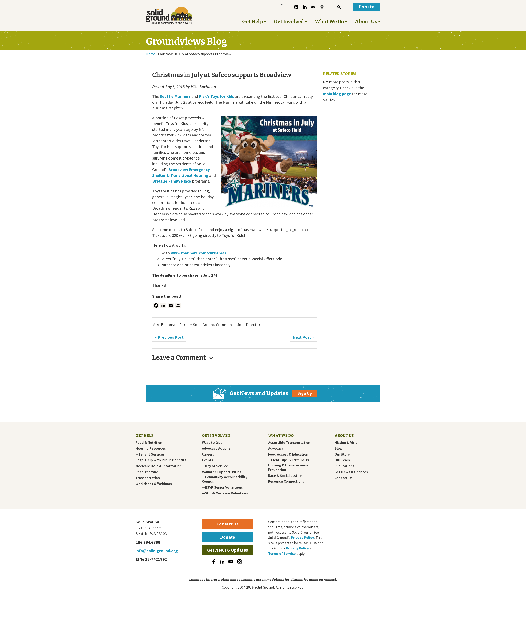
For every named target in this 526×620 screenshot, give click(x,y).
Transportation (148, 477)
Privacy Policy (302, 537)
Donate (227, 537)
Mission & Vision (347, 442)
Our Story (342, 454)
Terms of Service (282, 553)
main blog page (337, 93)
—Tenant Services (150, 454)
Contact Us (343, 477)
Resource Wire (147, 472)
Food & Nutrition (149, 442)
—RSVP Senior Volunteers (222, 487)
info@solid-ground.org (157, 550)
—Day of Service (215, 466)
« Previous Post (169, 337)
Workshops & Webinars (154, 483)
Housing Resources (151, 448)
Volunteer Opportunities (221, 472)
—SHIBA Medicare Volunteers (225, 493)
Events (207, 460)
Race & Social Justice (285, 475)
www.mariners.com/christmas (198, 253)
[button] (339, 6)
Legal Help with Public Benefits (161, 460)
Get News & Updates (351, 472)
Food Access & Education (288, 454)
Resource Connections (286, 481)
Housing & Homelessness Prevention (288, 467)
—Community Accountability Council (224, 479)
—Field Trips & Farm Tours (288, 460)
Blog (338, 448)
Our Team (342, 460)
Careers (208, 454)
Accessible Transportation (289, 442)
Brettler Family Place (171, 181)
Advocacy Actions (216, 448)
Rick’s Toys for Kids (216, 96)
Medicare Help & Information (159, 466)
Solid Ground (176, 16)
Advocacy (276, 448)
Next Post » (303, 337)
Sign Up (305, 393)
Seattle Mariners (175, 96)
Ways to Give (212, 442)
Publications (344, 466)
